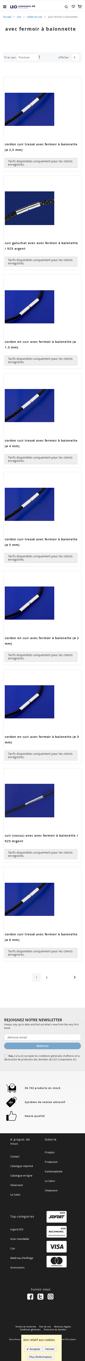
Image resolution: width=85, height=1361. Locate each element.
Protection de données (55, 1329)
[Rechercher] (66, 6)
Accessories (17, 1267)
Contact (14, 1156)
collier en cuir (34, 16)
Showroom (16, 1185)
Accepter (34, 1349)
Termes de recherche (25, 1326)
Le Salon (15, 1194)
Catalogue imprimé (21, 1166)
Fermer (49, 1349)
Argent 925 (17, 1229)
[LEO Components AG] (22, 6)
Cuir (12, 1248)
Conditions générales (30, 1329)
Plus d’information (40, 1357)
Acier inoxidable (19, 1239)
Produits (49, 1152)
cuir (19, 16)
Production (51, 1161)
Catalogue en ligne (21, 1175)
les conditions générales (49, 1055)
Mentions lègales (62, 1326)
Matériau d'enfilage (21, 1258)
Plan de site (45, 1326)
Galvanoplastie (53, 1171)
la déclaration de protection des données (42, 1057)
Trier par (10, 57)
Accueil (7, 16)
